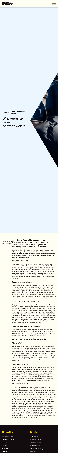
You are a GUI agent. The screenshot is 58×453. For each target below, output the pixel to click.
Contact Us (5, 442)
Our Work (5, 445)
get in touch (23, 417)
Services (34, 432)
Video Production (35, 440)
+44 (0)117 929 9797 (8, 440)
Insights (5, 113)
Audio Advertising (35, 446)
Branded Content (35, 443)
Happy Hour (8, 432)
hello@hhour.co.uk (8, 437)
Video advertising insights (18, 112)
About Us (5, 448)
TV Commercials (35, 437)
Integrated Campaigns (37, 449)
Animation (33, 452)
